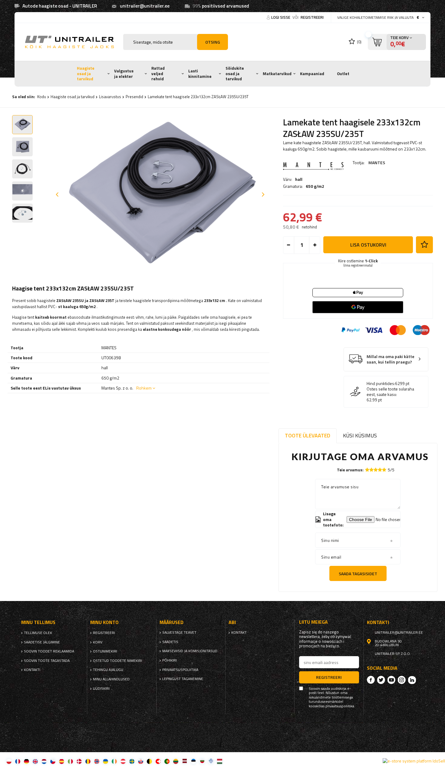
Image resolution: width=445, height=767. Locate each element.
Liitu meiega (313, 622)
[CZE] (52, 761)
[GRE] (210, 761)
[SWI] (158, 761)
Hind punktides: (381, 383)
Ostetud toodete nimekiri (117, 660)
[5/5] (384, 469)
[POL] (9, 761)
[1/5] (367, 469)
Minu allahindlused (111, 679)
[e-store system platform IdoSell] (414, 761)
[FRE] (17, 761)
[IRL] (114, 761)
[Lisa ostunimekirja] (424, 244)
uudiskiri (101, 688)
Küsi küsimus (360, 435)
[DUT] (44, 761)
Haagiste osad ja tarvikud (85, 73)
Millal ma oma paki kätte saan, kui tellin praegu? (390, 359)
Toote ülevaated (307, 435)
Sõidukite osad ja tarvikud (235, 73)
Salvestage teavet (179, 632)
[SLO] (140, 761)
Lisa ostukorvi (368, 244)
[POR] (167, 761)
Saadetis (170, 642)
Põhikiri (169, 660)
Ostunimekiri (105, 651)
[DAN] (79, 761)
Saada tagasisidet (358, 573)
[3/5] (376, 469)
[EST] (193, 761)
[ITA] (70, 761)
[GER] (26, 761)
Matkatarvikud (277, 74)
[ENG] (35, 761)
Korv (97, 642)
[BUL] (202, 761)
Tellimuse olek (38, 633)
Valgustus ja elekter (124, 73)
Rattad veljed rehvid (158, 73)
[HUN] (219, 761)
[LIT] (175, 761)
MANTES (376, 162)
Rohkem (144, 388)
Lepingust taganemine (182, 679)
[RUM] (88, 761)
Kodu (41, 97)
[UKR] (105, 761)
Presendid (134, 97)
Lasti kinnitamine (200, 73)
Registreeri (312, 17)
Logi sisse (281, 17)
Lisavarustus (110, 97)
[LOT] (184, 761)
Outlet (343, 74)
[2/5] (371, 469)
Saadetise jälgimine (42, 642)
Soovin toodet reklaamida (49, 651)
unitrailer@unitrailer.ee (145, 5)
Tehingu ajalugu (108, 670)
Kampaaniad (312, 74)
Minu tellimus (38, 622)
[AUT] (123, 761)
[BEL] (149, 761)
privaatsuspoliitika (180, 670)
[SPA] (61, 761)
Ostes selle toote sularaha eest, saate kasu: (390, 391)
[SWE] (131, 761)
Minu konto (104, 622)
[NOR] (96, 761)
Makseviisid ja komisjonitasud (189, 651)
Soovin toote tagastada (47, 660)
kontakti (32, 670)
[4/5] (380, 469)
